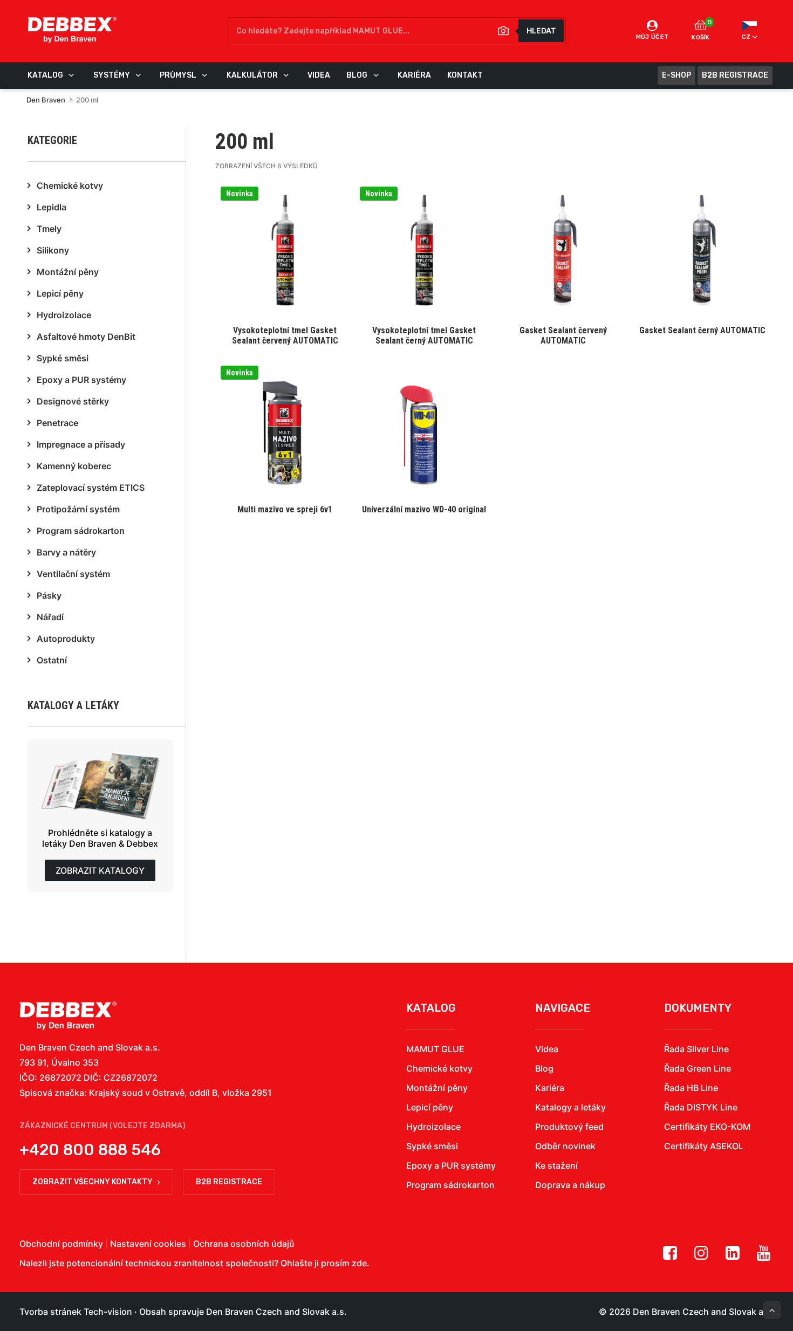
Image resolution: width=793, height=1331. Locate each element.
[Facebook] (670, 1256)
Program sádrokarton (450, 1184)
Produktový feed (569, 1126)
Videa (546, 1049)
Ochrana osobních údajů (244, 1243)
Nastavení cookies (148, 1243)
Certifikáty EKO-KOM (707, 1126)
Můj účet (652, 36)
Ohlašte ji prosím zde (324, 1263)
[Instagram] (701, 1256)
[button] (284, 266)
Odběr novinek (565, 1146)
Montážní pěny (437, 1087)
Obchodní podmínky (61, 1243)
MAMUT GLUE (435, 1049)
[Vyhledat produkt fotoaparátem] (503, 30)
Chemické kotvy (439, 1068)
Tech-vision (108, 1311)
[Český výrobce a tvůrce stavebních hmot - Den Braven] (68, 1015)
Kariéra (549, 1087)
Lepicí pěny (429, 1107)
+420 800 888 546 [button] (90, 1150)
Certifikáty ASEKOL (703, 1146)
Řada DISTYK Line (700, 1107)
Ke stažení (556, 1165)
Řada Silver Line (696, 1049)
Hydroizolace (433, 1126)
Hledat (541, 30)
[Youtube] (764, 1256)
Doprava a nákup (570, 1184)
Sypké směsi (432, 1146)
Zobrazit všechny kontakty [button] (92, 1181)
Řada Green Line (697, 1068)
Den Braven (45, 99)
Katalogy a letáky (570, 1107)
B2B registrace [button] (229, 1181)
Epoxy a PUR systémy (451, 1165)
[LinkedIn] (732, 1256)
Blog (544, 1068)
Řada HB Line (691, 1087)
